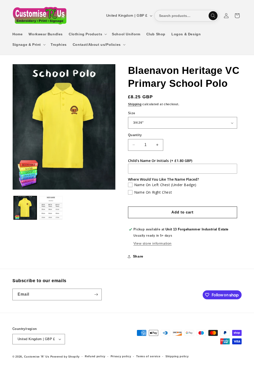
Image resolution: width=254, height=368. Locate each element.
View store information (152, 243)
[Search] (213, 15)
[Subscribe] (96, 294)
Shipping (135, 104)
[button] (87, 34)
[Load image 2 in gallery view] (50, 207)
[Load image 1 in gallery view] (25, 207)
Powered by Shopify (65, 356)
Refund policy (95, 356)
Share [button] (138, 256)
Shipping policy (177, 356)
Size (131, 113)
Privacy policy (121, 356)
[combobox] (187, 15)
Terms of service (148, 356)
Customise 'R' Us (36, 356)
